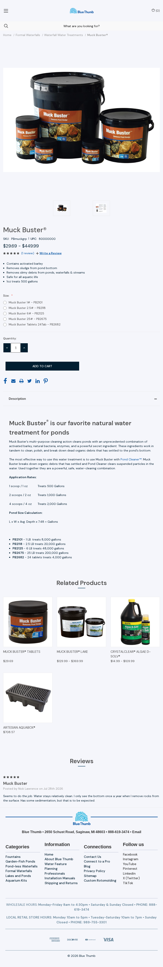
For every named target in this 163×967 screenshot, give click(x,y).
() (157, 11)
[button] (81, 399)
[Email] (13, 381)
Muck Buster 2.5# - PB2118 (27, 308)
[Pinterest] (46, 381)
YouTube (129, 864)
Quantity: (10, 338)
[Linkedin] (37, 381)
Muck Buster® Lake (72, 652)
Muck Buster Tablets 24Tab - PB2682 (34, 324)
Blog (87, 866)
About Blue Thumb (59, 859)
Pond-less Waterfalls (22, 866)
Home (49, 854)
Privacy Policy (94, 871)
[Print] (21, 381)
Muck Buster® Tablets (21, 652)
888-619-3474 (118, 832)
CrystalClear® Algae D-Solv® (131, 654)
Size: (6, 295)
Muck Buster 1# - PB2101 (25, 302)
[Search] (4, 26)
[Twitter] (29, 381)
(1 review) (27, 253)
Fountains (13, 857)
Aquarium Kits (16, 880)
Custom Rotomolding (100, 880)
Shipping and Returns (61, 883)
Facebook (130, 854)
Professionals (55, 873)
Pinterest (130, 869)
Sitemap (90, 876)
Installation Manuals (60, 878)
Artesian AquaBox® (19, 727)
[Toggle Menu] (6, 10)
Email (136, 832)
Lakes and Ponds (18, 876)
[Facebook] (5, 381)
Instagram (130, 859)
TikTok (128, 883)
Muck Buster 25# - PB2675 (28, 319)
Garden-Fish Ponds (20, 861)
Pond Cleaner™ (131, 459)
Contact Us (92, 857)
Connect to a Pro (97, 861)
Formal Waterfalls (19, 871)
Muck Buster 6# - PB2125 (26, 313)
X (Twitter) (131, 878)
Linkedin (129, 873)
